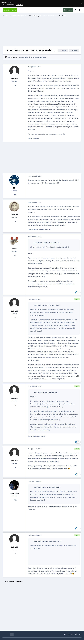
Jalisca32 (14, 57)
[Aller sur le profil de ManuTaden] (14, 485)
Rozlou (14, 249)
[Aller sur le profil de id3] (14, 180)
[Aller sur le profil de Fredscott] (14, 206)
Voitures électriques (39, 57)
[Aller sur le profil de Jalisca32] (6, 57)
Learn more (4, 4)
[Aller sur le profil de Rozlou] (14, 241)
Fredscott (14, 214)
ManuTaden (14, 493)
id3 (14, 188)
